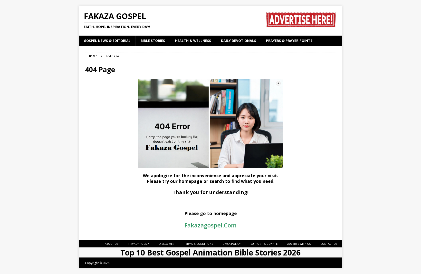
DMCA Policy (232, 243)
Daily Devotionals (238, 40)
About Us (111, 243)
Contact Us (328, 243)
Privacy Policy (138, 243)
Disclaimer (166, 243)
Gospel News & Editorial (107, 40)
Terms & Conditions (198, 243)
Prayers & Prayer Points (289, 40)
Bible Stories (153, 40)
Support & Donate (263, 243)
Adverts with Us (299, 243)
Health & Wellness (193, 40)
